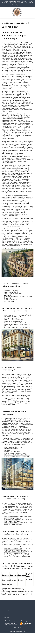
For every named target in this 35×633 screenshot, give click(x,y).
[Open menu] (3, 12)
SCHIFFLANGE (7, 585)
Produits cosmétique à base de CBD (17, 455)
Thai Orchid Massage (11, 523)
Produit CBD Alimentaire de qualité (16, 456)
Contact (5, 618)
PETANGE (21, 581)
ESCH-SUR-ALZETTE (29, 574)
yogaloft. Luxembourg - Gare (14, 552)
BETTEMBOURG (7, 576)
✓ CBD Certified (9, 602)
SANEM (30, 580)
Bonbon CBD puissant (12, 452)
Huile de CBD (8, 450)
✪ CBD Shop (7, 606)
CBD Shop (5, 420)
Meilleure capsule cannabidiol (15, 453)
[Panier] (33, 12)
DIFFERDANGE (15, 576)
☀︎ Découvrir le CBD (10, 610)
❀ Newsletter (8, 614)
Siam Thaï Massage (11, 520)
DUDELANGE (22, 576)
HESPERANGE (7, 581)
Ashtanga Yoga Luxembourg (14, 555)
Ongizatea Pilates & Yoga (13, 549)
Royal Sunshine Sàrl (11, 517)
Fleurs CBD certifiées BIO (13, 447)
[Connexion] (30, 12)
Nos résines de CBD (11, 449)
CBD (26, 43)
